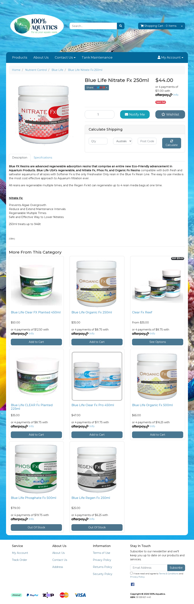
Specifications (43, 157)
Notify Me (136, 114)
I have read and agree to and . (156, 575)
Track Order (19, 560)
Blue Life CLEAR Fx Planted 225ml (32, 407)
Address (57, 567)
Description (19, 157)
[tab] (20, 157)
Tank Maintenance (97, 57)
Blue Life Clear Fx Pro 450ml (92, 405)
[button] (170, 58)
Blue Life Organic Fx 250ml (91, 312)
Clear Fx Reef (142, 312)
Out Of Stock (36, 527)
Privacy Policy (102, 560)
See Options (157, 342)
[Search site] (120, 26)
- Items (160, 26)
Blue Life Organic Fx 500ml (152, 405)
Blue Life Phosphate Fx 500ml (33, 498)
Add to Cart (36, 342)
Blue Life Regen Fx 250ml (90, 498)
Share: (90, 87)
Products (19, 57)
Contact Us (64, 57)
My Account (20, 553)
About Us (41, 57)
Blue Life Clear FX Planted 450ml (36, 312)
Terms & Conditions (168, 573)
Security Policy (102, 574)
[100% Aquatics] (36, 26)
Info (175, 95)
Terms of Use (101, 553)
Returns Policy (102, 567)
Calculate (172, 145)
